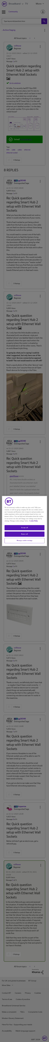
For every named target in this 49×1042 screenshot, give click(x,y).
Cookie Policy (33, 521)
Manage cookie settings (24, 540)
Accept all (24, 527)
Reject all (24, 534)
